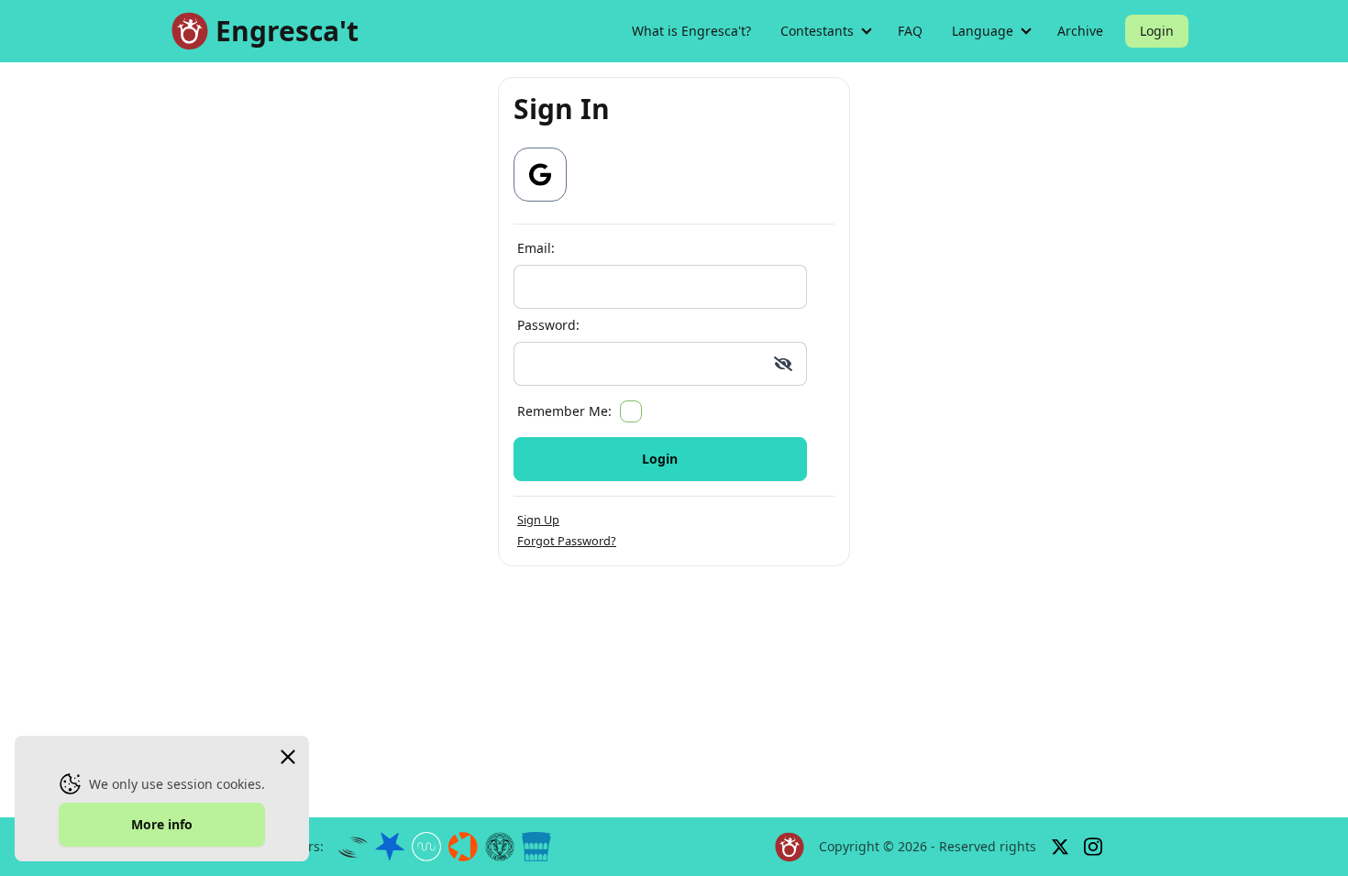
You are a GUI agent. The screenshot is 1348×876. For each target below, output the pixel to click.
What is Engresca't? (691, 30)
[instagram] (1093, 847)
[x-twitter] (1060, 847)
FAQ (910, 30)
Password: (548, 325)
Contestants (817, 30)
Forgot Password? (566, 540)
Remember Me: (564, 411)
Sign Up (538, 519)
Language (982, 30)
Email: (536, 248)
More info (162, 824)
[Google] (540, 175)
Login (1157, 30)
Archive (1080, 30)
